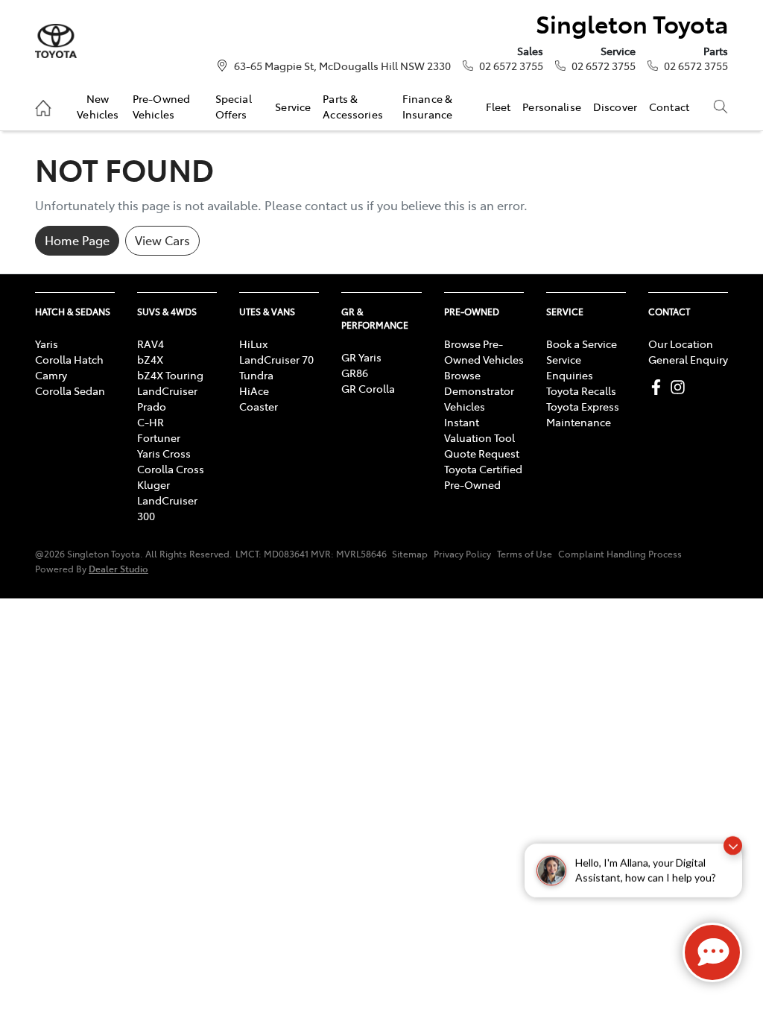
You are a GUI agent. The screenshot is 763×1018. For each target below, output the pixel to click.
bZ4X (150, 359)
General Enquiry (688, 359)
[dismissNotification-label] (733, 859)
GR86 (354, 372)
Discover (615, 106)
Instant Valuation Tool (479, 429)
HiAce (254, 390)
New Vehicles (97, 106)
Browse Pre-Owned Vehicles (484, 351)
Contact (669, 106)
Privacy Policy (462, 554)
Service (293, 106)
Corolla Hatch (69, 359)
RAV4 (150, 343)
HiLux (253, 343)
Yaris (46, 343)
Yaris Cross (164, 453)
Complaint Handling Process (620, 554)
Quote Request (481, 453)
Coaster (258, 406)
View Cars (162, 240)
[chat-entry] (712, 952)
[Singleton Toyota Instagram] (680, 387)
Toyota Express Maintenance (582, 414)
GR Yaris (361, 357)
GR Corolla (368, 388)
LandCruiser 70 (276, 359)
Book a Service (581, 343)
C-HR (150, 421)
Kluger (153, 484)
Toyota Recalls (581, 390)
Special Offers (233, 106)
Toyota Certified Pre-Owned (483, 476)
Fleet (498, 106)
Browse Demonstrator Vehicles (479, 390)
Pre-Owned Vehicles (161, 106)
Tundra (256, 374)
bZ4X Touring (170, 374)
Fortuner (158, 437)
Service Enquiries (569, 367)
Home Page (77, 240)
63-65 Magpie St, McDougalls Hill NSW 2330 (342, 65)
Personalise (551, 106)
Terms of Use (524, 554)
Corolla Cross (170, 468)
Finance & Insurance (427, 106)
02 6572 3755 (511, 65)
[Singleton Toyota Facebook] (659, 387)
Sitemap (410, 554)
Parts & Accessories (353, 106)
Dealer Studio (118, 568)
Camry (51, 374)
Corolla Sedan (70, 390)
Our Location (680, 343)
